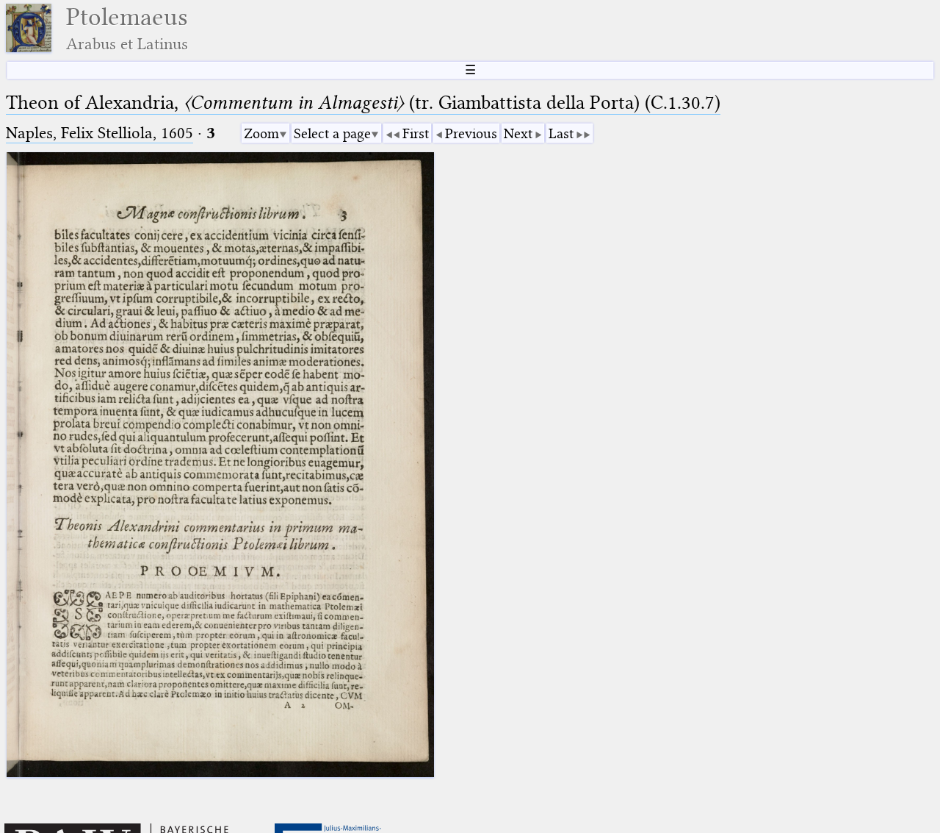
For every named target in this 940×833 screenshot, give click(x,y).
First (415, 133)
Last (561, 133)
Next (518, 133)
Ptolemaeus (127, 28)
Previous (471, 133)
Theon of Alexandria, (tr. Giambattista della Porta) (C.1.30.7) (363, 102)
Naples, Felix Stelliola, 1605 (99, 133)
